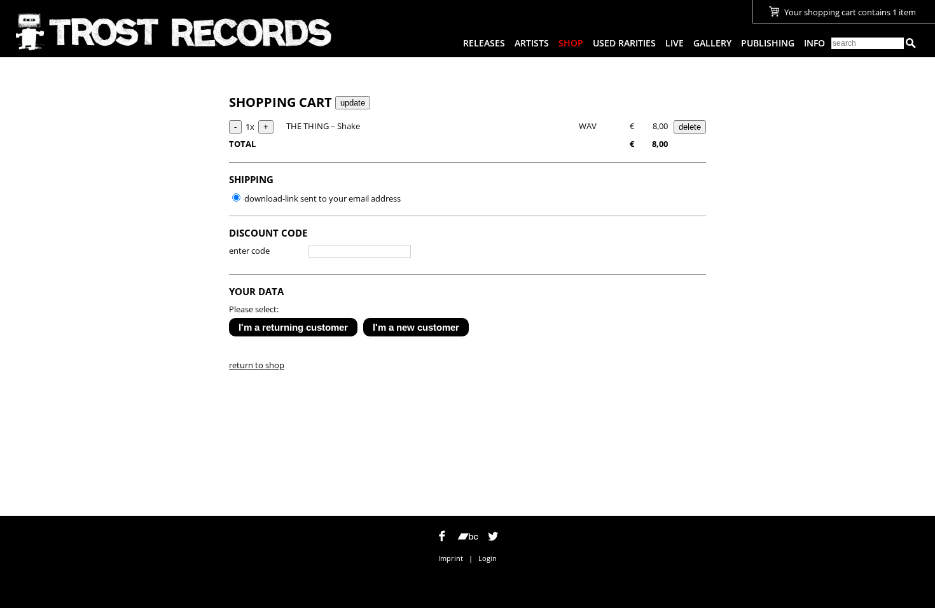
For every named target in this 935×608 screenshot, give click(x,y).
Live (674, 43)
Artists (532, 43)
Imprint (450, 558)
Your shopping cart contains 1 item (849, 12)
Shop (570, 43)
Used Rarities (624, 43)
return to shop (256, 365)
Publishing (767, 43)
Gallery (712, 43)
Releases (484, 43)
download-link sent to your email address (321, 198)
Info (814, 43)
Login (487, 558)
